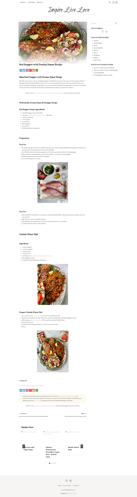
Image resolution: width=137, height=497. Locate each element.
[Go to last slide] (23, 446)
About (59, 485)
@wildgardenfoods (37, 320)
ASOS (95, 45)
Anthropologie (98, 43)
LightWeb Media (72, 493)
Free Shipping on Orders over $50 (103, 75)
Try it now (37, 400)
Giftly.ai (72, 396)
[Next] (82, 446)
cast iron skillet (37, 316)
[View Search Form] (109, 2)
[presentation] (30, 437)
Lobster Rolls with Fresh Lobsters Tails (75, 415)
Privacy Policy (67, 485)
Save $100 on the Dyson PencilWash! (104, 68)
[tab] (49, 463)
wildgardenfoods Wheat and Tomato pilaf (40, 255)
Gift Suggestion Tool (64, 396)
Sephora (96, 57)
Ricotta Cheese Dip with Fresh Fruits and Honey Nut (33, 415)
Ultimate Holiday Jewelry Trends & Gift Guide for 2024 (48, 93)
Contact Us (76, 485)
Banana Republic (98, 48)
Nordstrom (97, 55)
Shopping (31, 2)
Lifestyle (39, 2)
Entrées (21, 61)
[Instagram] (116, 2)
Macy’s (96, 53)
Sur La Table (97, 60)
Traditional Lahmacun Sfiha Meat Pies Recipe (31, 385)
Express (96, 50)
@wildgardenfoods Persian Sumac (37, 115)
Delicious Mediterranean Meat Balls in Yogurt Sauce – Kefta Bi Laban (52, 452)
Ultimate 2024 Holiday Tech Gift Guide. (44, 406)
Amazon (96, 40)
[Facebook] (113, 2)
